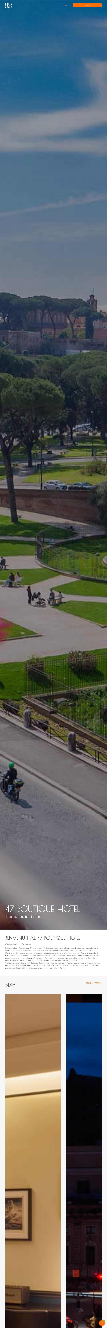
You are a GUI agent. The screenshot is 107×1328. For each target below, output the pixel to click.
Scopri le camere (93, 983)
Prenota (87, 5)
